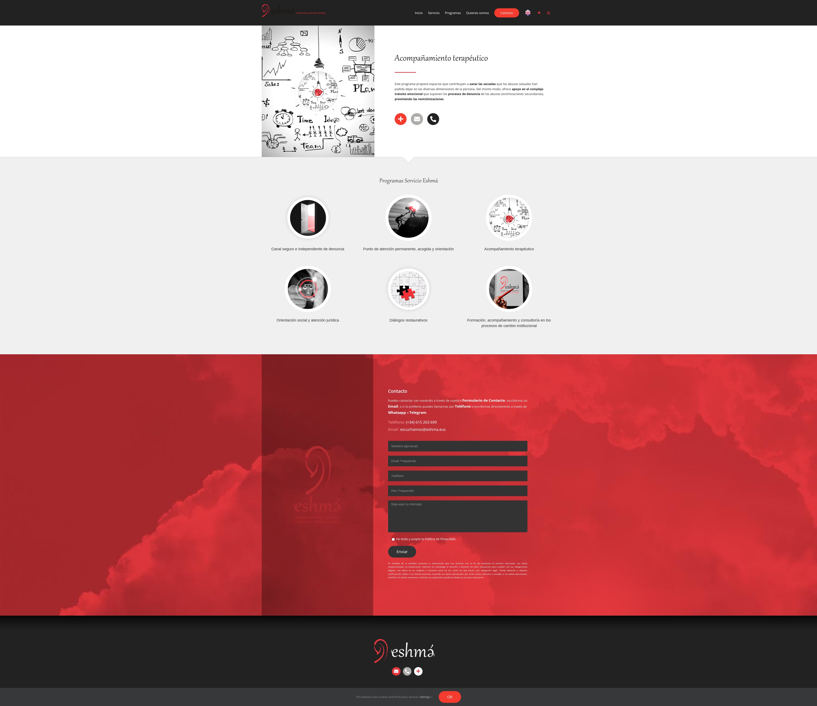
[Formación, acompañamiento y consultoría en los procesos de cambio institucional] (509, 289)
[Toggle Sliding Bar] (539, 13)
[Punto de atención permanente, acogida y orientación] (408, 217)
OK (450, 696)
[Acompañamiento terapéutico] (509, 217)
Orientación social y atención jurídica (308, 320)
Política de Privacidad (440, 539)
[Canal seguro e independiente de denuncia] (308, 217)
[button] (548, 13)
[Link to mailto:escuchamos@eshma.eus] (417, 119)
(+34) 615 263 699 (421, 422)
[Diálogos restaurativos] (408, 289)
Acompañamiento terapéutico (509, 249)
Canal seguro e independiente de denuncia (307, 249)
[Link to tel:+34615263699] (433, 119)
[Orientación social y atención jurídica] (308, 289)
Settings (425, 697)
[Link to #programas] (401, 119)
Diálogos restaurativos (408, 320)
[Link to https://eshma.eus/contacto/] (418, 671)
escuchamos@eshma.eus (423, 429)
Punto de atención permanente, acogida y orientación (408, 249)
